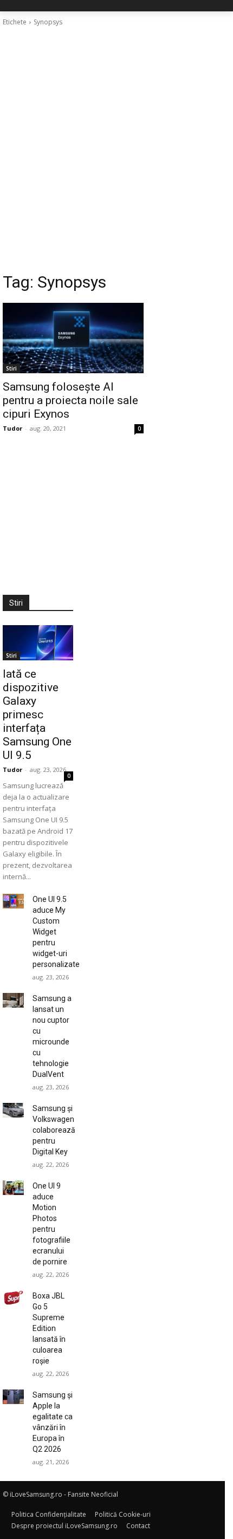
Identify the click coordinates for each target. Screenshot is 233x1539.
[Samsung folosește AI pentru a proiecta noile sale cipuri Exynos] (73, 338)
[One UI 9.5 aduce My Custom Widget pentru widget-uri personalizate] (13, 901)
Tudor (12, 428)
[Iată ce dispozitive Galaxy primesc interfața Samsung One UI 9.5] (38, 642)
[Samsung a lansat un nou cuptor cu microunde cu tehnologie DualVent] (13, 1000)
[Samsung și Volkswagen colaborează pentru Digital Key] (13, 1110)
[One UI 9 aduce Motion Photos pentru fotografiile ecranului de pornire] (13, 1187)
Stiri (11, 368)
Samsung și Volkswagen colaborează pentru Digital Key (54, 1130)
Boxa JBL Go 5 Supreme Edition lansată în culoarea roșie (49, 1328)
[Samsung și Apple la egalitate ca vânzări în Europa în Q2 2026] (13, 1396)
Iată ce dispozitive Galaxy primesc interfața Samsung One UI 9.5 (37, 714)
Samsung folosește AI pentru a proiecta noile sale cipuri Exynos (70, 400)
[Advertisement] (116, 149)
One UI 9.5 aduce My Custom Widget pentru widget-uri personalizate (56, 932)
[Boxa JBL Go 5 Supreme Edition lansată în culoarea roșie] (13, 1297)
